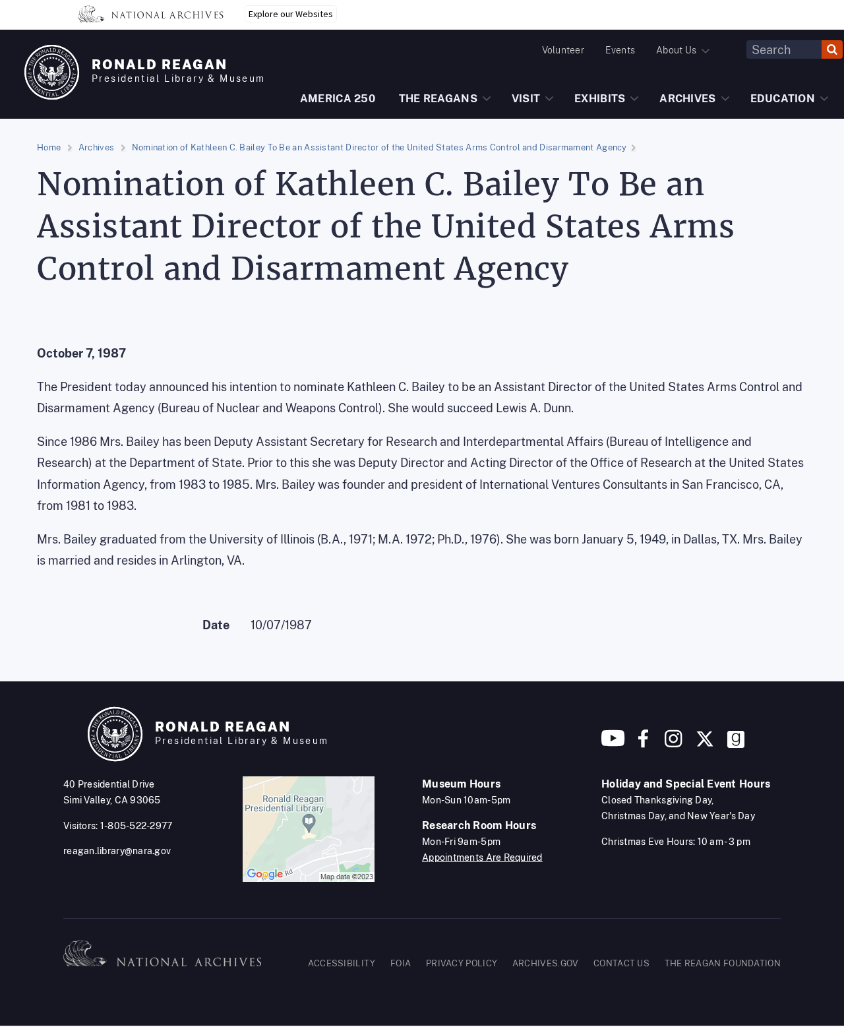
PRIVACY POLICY (461, 963)
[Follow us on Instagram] (671, 744)
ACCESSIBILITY (342, 963)
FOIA (400, 963)
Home (49, 147)
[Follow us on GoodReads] (735, 744)
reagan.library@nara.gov (117, 851)
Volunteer (563, 50)
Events (620, 50)
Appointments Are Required (482, 857)
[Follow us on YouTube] (613, 744)
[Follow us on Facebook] (643, 744)
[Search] (832, 49)
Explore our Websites (291, 14)
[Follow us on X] (705, 744)
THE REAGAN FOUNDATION (723, 963)
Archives (96, 147)
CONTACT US (621, 963)
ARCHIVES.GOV (545, 963)
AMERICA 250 (337, 98)
